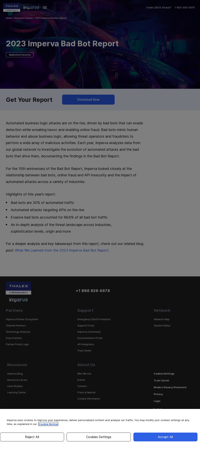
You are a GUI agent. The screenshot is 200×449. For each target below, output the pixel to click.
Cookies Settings (98, 437)
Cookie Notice (48, 424)
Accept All (165, 437)
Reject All (32, 437)
